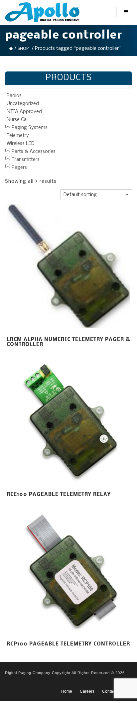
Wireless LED (21, 143)
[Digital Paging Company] (42, 12)
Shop (23, 49)
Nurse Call (18, 119)
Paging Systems (30, 127)
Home (66, 691)
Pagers (19, 167)
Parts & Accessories (34, 151)
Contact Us (112, 691)
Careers (87, 691)
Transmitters (26, 159)
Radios (14, 95)
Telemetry (18, 135)
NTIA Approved (24, 111)
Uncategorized (23, 103)
